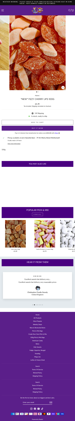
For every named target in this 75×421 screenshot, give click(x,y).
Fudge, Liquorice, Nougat (37, 350)
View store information (14, 143)
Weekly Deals (37, 324)
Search (37, 366)
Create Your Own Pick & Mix (37, 334)
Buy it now (37, 128)
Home (37, 95)
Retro (37, 344)
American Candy (37, 340)
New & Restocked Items (37, 328)
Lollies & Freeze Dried (37, 360)
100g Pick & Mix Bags (37, 337)
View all (37, 214)
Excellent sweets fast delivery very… (37, 279)
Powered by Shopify (37, 419)
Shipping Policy (37, 376)
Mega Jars (37, 357)
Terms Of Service (37, 369)
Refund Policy (37, 373)
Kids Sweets (38, 347)
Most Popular (37, 321)
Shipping (34, 106)
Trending (37, 353)
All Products (37, 318)
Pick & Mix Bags (37, 331)
